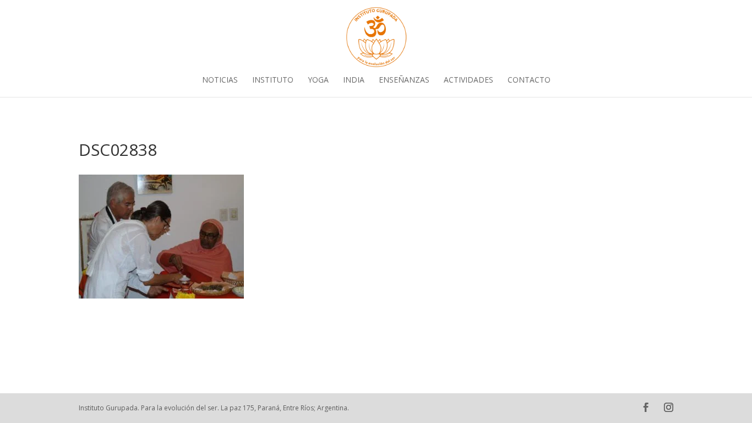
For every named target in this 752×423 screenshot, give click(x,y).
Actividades (468, 80)
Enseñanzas (404, 80)
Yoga (318, 80)
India (353, 80)
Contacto (529, 80)
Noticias (220, 80)
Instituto (272, 80)
